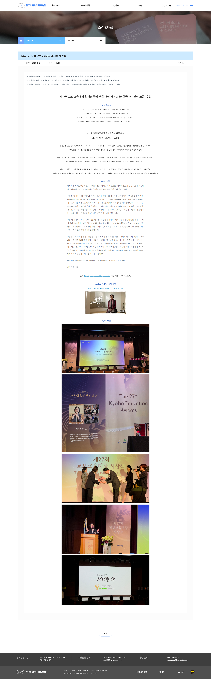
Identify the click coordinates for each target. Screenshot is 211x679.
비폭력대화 (85, 5)
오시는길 (181, 672)
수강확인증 (166, 5)
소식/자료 (115, 5)
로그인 (185, 5)
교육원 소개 (55, 5)
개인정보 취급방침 (141, 672)
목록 (105, 634)
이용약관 (161, 672)
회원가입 (178, 5)
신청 (140, 5)
